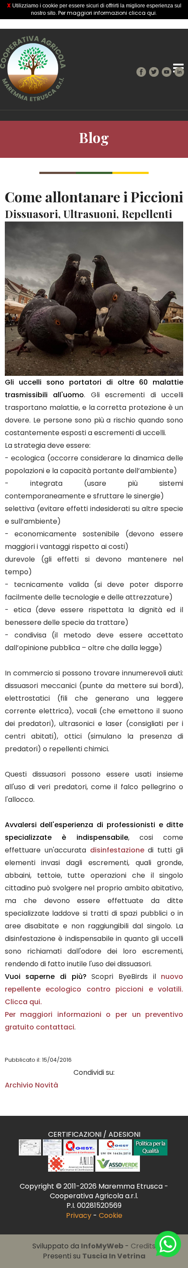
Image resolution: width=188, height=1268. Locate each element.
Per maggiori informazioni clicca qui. (107, 13)
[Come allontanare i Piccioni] (94, 298)
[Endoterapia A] (30, 1147)
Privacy (78, 1215)
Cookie (110, 1215)
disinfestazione (117, 850)
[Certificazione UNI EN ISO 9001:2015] (80, 1147)
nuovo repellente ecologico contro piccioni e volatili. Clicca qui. (94, 989)
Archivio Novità (31, 1085)
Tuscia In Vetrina (114, 1256)
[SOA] (52, 1147)
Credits (143, 1246)
